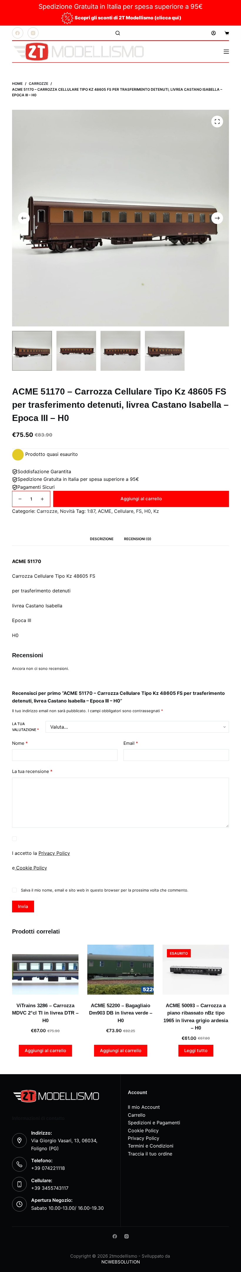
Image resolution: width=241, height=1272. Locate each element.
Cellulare (123, 511)
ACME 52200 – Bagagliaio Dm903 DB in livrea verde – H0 (120, 1013)
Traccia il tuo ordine (150, 1154)
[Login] (213, 33)
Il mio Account (144, 1107)
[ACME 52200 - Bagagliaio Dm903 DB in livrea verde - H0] (120, 970)
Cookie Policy (31, 868)
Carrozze (47, 511)
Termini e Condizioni (150, 1146)
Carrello (136, 1115)
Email (130, 743)
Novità (67, 511)
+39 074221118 (48, 1168)
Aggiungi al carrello (141, 498)
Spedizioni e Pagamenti (154, 1123)
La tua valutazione (25, 727)
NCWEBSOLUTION (120, 1262)
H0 (147, 511)
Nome (20, 743)
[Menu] (226, 51)
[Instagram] (33, 32)
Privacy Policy (54, 853)
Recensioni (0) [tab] (137, 539)
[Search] (118, 33)
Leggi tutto (195, 1050)
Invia (23, 906)
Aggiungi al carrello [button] (45, 1050)
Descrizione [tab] (101, 539)
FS (139, 511)
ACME (104, 511)
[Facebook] (17, 32)
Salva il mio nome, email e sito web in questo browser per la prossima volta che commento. (104, 890)
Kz (156, 511)
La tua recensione (32, 771)
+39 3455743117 (49, 1188)
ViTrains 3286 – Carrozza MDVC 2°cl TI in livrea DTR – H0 (45, 1013)
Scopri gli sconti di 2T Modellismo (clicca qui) (128, 18)
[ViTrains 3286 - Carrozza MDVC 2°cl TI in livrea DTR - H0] (45, 970)
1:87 (91, 511)
